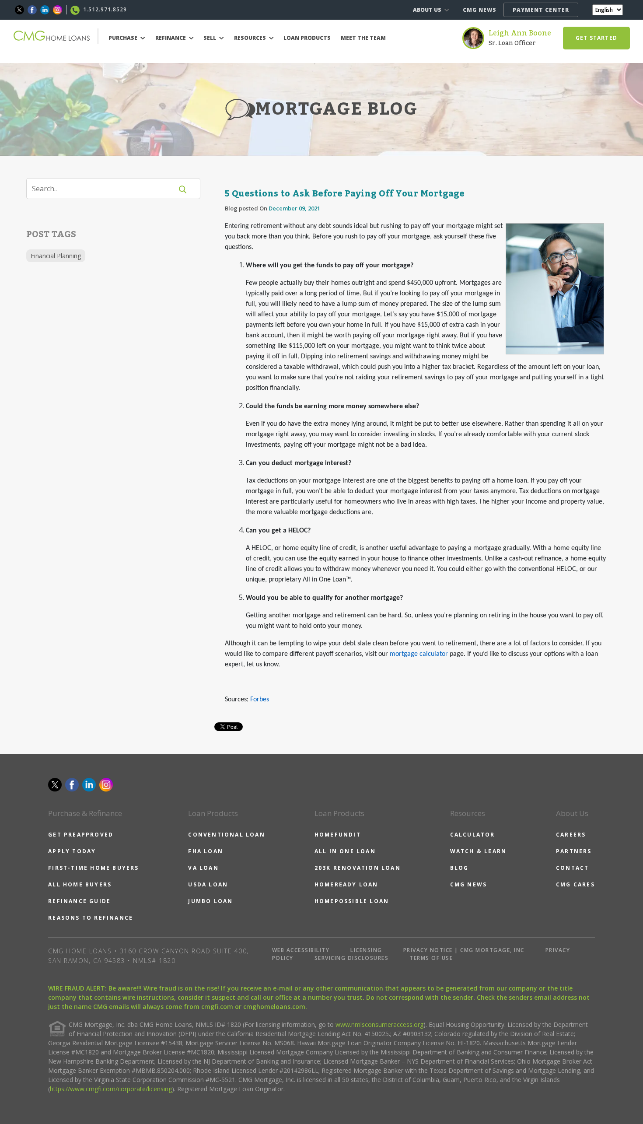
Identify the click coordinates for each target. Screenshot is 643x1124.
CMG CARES (575, 884)
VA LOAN (203, 868)
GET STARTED (596, 38)
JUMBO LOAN (210, 901)
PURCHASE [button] (123, 38)
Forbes (259, 699)
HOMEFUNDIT (338, 834)
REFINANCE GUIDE (79, 901)
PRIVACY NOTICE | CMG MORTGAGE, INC (463, 950)
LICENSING (366, 950)
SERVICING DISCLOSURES (352, 958)
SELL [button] (210, 38)
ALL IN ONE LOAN (345, 851)
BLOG (459, 868)
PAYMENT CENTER (541, 10)
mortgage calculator (419, 654)
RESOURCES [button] (250, 38)
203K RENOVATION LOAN (358, 868)
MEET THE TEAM (363, 38)
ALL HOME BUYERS (80, 884)
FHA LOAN (205, 851)
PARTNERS (574, 851)
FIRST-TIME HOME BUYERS (93, 868)
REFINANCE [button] (171, 38)
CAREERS (571, 834)
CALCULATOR (472, 834)
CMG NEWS (479, 10)
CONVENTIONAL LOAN (226, 834)
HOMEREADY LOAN (346, 884)
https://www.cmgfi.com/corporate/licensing (111, 1089)
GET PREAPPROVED (80, 834)
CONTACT (572, 868)
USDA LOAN (208, 884)
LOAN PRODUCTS (307, 38)
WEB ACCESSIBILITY (301, 950)
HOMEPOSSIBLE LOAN (352, 901)
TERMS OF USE (431, 958)
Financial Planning (56, 256)
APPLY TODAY (72, 851)
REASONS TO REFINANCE (90, 917)
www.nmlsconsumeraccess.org (379, 1024)
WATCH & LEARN (478, 851)
